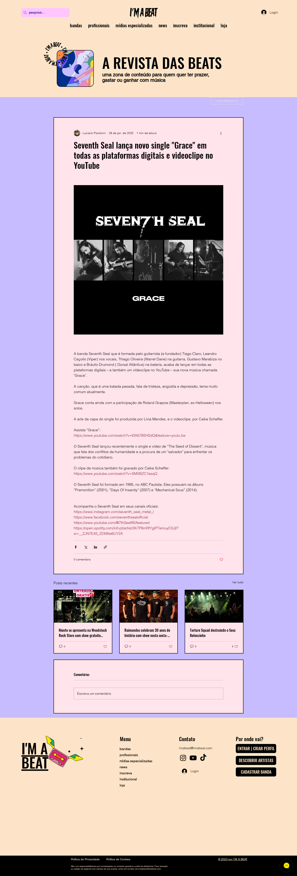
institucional (128, 779)
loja (122, 785)
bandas (125, 749)
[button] (180, 25)
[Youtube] (193, 758)
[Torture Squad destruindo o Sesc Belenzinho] (214, 606)
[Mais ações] (220, 133)
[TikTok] (203, 758)
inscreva (126, 773)
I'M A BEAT (34, 755)
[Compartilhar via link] (105, 547)
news (123, 767)
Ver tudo (237, 582)
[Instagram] (183, 758)
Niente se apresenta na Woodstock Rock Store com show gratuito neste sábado (83, 632)
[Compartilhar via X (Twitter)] (85, 547)
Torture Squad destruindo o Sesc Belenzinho (213, 632)
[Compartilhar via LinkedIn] (95, 547)
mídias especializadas (134, 761)
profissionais (129, 755)
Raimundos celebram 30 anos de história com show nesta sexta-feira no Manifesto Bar (147, 632)
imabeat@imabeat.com (195, 748)
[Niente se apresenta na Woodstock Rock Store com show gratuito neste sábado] (83, 606)
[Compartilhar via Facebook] (76, 547)
